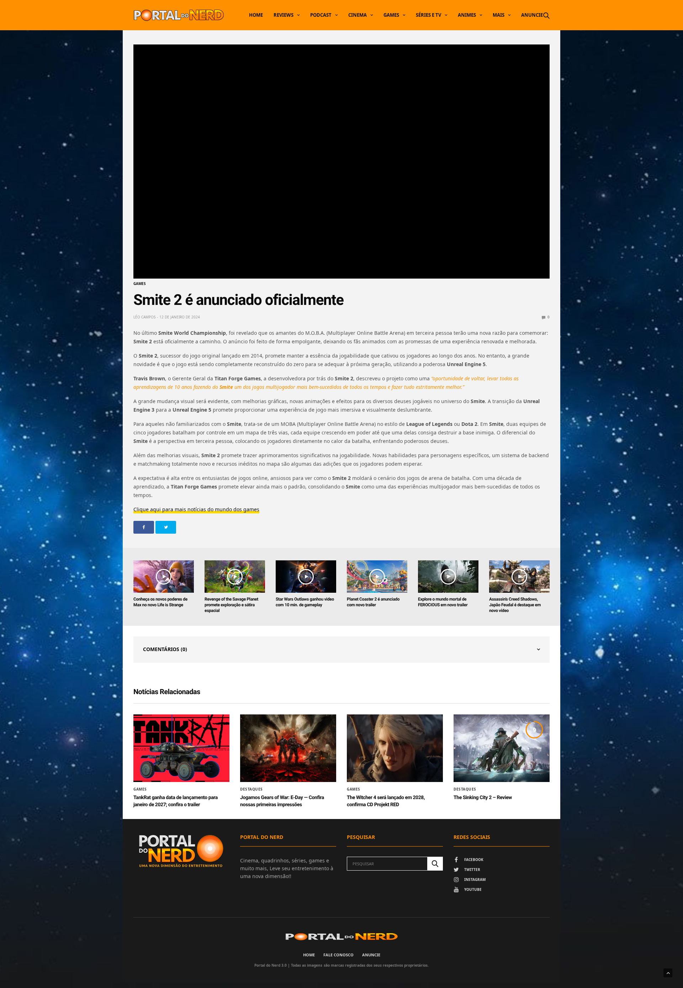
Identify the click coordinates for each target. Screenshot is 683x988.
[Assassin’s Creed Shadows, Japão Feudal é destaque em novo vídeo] (519, 576)
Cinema (357, 15)
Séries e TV (428, 15)
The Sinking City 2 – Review (483, 798)
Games (391, 15)
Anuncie (532, 15)
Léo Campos (144, 317)
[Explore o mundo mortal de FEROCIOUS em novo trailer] (448, 576)
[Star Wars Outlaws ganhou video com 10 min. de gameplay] (306, 576)
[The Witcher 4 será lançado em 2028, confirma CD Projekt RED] (395, 748)
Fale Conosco (338, 954)
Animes (467, 15)
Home (256, 15)
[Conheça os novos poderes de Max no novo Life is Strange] (163, 576)
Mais (498, 15)
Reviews (283, 15)
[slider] (307, 269)
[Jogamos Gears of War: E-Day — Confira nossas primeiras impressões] (288, 748)
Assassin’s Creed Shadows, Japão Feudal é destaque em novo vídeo (515, 605)
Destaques (251, 789)
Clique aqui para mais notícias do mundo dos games (196, 509)
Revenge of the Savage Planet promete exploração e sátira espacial (231, 605)
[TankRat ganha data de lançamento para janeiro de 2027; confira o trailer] (181, 748)
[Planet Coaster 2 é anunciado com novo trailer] (377, 576)
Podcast (321, 15)
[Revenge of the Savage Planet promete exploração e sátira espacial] (235, 576)
